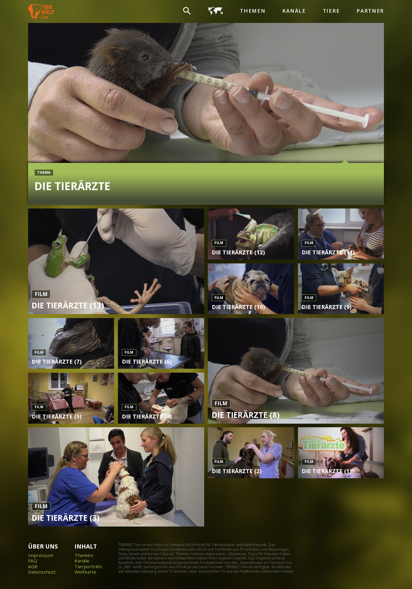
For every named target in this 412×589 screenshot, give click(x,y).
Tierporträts (88, 566)
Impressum (40, 555)
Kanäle (294, 11)
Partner (370, 11)
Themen (252, 11)
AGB (32, 566)
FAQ (32, 560)
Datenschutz (42, 572)
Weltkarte (85, 572)
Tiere (331, 11)
